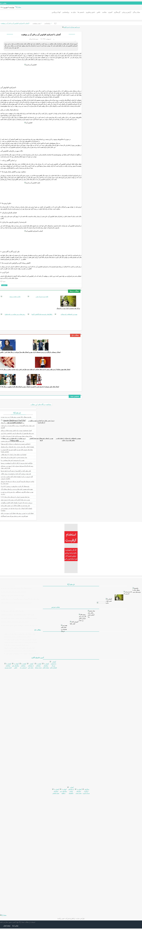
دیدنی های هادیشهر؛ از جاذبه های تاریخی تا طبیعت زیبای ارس (17, 433)
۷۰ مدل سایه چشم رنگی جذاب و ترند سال (12, 611)
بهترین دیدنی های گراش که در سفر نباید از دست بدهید (15, 500)
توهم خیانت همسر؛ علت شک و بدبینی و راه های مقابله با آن (17, 489)
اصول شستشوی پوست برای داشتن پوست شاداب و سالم (16, 430)
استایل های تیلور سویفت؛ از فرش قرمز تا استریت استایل (42, 386)
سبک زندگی (136, 12)
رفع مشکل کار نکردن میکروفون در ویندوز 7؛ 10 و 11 (15, 486)
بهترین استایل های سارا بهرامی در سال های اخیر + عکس (16, 352)
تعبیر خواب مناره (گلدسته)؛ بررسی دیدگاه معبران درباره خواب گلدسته (20, 599)
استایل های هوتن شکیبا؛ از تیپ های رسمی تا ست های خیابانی (52, 369)
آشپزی (110, 12)
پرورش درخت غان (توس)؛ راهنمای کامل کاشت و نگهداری (16, 502)
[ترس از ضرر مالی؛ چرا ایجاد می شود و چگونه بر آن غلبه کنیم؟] (41, 296)
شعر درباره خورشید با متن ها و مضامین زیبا (12, 460)
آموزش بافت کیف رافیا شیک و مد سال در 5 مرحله (14, 621)
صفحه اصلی (6, 925)
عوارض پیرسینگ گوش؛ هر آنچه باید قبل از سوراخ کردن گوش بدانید (19, 618)
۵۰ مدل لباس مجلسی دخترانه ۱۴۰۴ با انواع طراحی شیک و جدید (21, 653)
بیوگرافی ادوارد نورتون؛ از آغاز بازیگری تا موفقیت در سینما (17, 463)
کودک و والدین (56, 12)
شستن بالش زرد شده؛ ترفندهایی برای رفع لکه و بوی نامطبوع (17, 614)
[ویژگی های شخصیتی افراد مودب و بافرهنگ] (68, 306)
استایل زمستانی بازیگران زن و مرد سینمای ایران (46, 352)
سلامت (104, 12)
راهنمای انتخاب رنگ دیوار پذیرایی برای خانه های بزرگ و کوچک (17, 447)
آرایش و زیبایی (126, 12)
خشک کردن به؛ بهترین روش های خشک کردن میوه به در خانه (17, 513)
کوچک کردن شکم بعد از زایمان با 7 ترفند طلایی (13, 454)
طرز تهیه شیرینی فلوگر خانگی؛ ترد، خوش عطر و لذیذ (15, 505)
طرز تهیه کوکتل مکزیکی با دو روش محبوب (12, 441)
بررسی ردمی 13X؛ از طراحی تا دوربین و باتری (13, 420)
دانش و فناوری (90, 12)
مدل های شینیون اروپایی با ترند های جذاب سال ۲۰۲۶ (15, 497)
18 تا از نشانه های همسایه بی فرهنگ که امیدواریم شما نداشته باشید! (19, 625)
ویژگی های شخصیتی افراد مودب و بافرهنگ (68, 308)
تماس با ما (3, 3)
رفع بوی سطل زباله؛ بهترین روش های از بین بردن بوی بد (16, 417)
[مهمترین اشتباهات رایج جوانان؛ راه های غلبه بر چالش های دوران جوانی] (68, 314)
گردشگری (117, 12)
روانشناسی (65, 12)
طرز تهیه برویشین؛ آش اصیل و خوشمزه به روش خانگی (16, 473)
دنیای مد (73, 12)
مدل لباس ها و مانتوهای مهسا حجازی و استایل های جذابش (20, 650)
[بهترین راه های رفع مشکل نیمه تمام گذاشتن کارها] (41, 314)
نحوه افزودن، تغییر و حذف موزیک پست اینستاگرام (14, 516)
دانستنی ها (81, 12)
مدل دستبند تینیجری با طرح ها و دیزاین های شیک (14, 457)
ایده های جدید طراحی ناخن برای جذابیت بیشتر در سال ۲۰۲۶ (17, 369)
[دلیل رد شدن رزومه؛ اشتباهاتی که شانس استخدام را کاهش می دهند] (14, 296)
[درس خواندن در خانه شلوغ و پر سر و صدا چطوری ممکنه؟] (14, 314)
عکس (98, 12)
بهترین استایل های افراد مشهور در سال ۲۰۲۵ (13, 386)
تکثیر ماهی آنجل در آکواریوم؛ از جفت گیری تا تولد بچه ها (16, 471)
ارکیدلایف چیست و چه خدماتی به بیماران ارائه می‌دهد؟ (15, 444)
